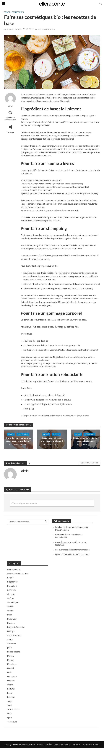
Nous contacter (90, 744)
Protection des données (40, 744)
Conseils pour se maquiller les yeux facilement (85, 439)
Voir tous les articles (89, 463)
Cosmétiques (18, 12)
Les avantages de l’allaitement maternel (72, 549)
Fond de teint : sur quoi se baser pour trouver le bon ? (18, 439)
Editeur (76, 744)
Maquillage (89, 434)
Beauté (7, 12)
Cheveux (56, 434)
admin (10, 106)
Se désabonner (20, 744)
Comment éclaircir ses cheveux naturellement (52, 439)
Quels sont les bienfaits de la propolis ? (72, 554)
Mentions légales (63, 744)
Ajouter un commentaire (10, 118)
